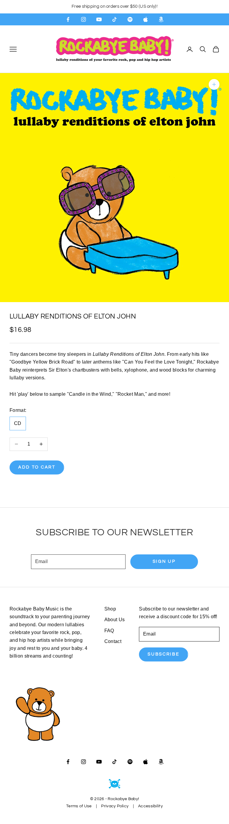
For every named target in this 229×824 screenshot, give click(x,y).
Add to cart (36, 467)
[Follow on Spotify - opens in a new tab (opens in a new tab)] (130, 19)
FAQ (109, 630)
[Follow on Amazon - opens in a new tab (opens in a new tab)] (161, 19)
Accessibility (150, 806)
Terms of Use (79, 806)
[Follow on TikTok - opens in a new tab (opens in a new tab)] (114, 19)
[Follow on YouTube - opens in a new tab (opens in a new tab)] (99, 19)
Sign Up (164, 561)
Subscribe (163, 654)
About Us (114, 619)
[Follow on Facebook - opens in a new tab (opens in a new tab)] (68, 19)
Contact (112, 641)
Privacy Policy (115, 806)
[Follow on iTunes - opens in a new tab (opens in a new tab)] (145, 19)
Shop (110, 608)
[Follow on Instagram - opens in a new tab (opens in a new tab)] (83, 19)
